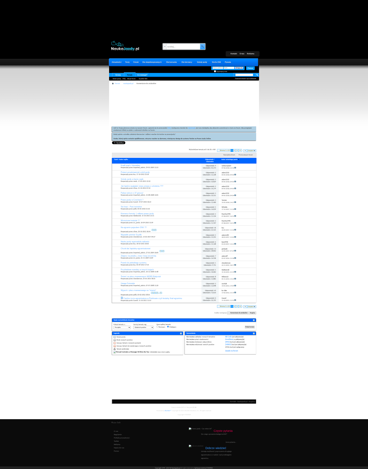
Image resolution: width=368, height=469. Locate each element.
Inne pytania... (231, 442)
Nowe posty (117, 79)
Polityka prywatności (122, 438)
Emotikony (229, 339)
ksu (134, 174)
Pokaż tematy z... (120, 324)
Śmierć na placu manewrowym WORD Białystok (141, 276)
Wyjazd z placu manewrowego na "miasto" (138, 290)
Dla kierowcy (187, 62)
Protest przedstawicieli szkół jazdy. (135, 172)
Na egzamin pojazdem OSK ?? (133, 227)
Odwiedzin (210, 162)
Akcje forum (131, 79)
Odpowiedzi (209, 159)
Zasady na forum (231, 351)
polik (135, 209)
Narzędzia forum (229, 155)
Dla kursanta (171, 62)
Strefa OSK (216, 62)
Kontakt (234, 54)
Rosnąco (161, 327)
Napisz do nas (119, 448)
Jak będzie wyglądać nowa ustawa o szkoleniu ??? (142, 186)
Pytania (228, 62)
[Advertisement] (184, 18)
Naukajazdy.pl (242, 402)
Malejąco (172, 327)
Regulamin (118, 435)
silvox (135, 188)
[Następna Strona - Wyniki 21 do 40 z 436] (245, 150)
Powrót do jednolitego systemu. (134, 263)
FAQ (124, 79)
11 (240, 150)
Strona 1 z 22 (225, 150)
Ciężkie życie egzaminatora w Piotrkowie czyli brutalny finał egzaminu (153, 298)
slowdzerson (137, 237)
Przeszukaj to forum (246, 155)
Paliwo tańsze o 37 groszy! (132, 193)
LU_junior (136, 223)
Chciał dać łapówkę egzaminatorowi (135, 248)
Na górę (252, 313)
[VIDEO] (228, 345)
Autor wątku (123, 159)
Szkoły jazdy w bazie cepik (132, 179)
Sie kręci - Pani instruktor (131, 207)
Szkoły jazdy (202, 62)
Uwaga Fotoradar (128, 283)
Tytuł (116, 159)
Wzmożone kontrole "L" (130, 220)
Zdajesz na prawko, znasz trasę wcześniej (138, 256)
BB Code (228, 337)
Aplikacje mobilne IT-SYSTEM (203, 468)
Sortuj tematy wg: (140, 324)
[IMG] (227, 342)
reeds (135, 181)
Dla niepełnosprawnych (152, 62)
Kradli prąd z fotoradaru (130, 165)
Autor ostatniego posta (229, 159)
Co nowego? (142, 75)
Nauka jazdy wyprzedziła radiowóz (135, 242)
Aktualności (116, 62)
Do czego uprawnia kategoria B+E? (214, 434)
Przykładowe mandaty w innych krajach (137, 270)
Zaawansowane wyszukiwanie (245, 78)
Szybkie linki (143, 79)
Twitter (116, 441)
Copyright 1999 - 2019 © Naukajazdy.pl (168, 468)
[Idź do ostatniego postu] (235, 168)
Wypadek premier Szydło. (131, 235)
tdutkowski (137, 216)
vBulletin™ (167, 411)
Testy (127, 62)
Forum (136, 62)
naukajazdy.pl (128, 83)
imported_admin (139, 167)
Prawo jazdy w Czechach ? (132, 200)
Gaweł (135, 202)
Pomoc (250, 68)
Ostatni (250, 151)
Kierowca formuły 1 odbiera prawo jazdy (137, 214)
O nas (242, 54)
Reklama (250, 54)
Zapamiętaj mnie (221, 71)
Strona (118, 75)
